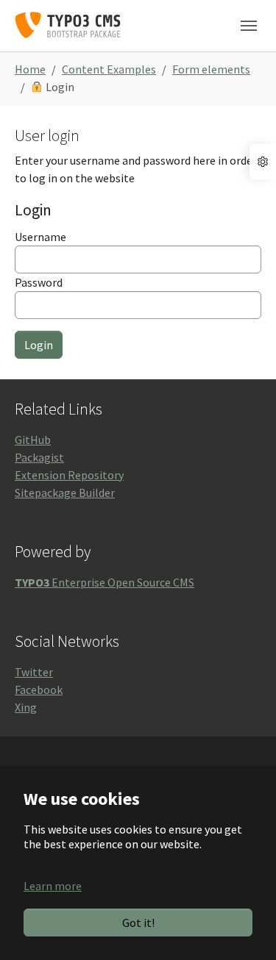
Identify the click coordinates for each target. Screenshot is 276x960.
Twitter (34, 672)
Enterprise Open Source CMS (104, 582)
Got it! (138, 922)
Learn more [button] (53, 885)
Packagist (39, 457)
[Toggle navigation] (248, 25)
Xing (26, 707)
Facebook (39, 689)
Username (40, 236)
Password (39, 282)
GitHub (33, 439)
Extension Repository (69, 475)
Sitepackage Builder (65, 492)
